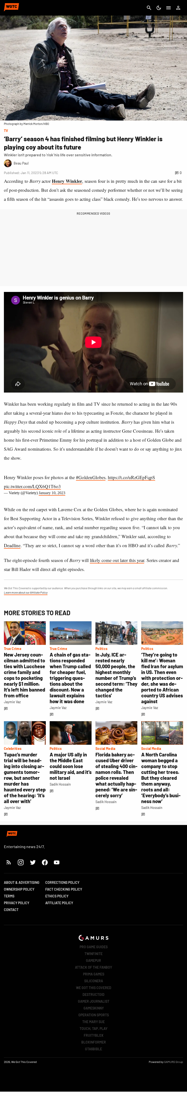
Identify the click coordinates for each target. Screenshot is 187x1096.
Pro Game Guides (94, 947)
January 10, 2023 (52, 493)
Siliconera (93, 981)
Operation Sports (93, 1015)
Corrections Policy (62, 882)
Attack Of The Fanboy (93, 967)
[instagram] (21, 862)
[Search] (149, 8)
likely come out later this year (117, 560)
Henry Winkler (67, 181)
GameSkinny (94, 1008)
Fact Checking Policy (63, 889)
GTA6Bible (93, 1049)
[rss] (9, 862)
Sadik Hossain (60, 784)
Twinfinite (93, 954)
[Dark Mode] (159, 8)
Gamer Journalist (93, 1001)
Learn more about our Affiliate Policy (25, 592)
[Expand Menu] (168, 8)
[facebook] (45, 862)
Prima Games (93, 974)
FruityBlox (93, 1035)
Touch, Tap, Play (93, 1028)
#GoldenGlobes (90, 477)
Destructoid (93, 994)
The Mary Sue (93, 1022)
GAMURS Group (173, 1061)
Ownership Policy (19, 889)
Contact (11, 910)
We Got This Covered (93, 988)
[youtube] (57, 862)
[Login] (178, 8)
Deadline (12, 545)
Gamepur (93, 960)
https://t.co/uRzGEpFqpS (131, 477)
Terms (9, 896)
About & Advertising (21, 882)
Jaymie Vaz (12, 702)
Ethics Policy (56, 896)
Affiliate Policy (59, 903)
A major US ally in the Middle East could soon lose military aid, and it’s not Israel (71, 766)
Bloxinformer (93, 1042)
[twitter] (33, 862)
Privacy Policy (16, 903)
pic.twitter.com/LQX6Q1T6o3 (32, 486)
